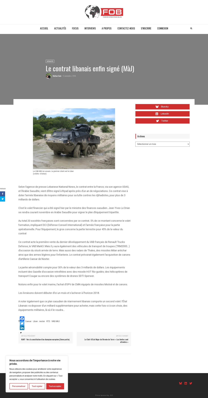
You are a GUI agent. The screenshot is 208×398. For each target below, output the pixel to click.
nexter (42, 321)
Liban (35, 321)
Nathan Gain (57, 75)
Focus (75, 28)
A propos (106, 28)
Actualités (60, 28)
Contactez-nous (126, 28)
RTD (48, 321)
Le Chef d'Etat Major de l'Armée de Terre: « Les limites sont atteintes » (106, 340)
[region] (37, 374)
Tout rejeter (37, 386)
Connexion (162, 28)
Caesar (28, 321)
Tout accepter (55, 386)
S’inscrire (146, 28)
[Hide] (21, 333)
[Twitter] (22, 323)
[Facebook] (22, 318)
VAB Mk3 (56, 321)
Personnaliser (18, 386)
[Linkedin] (22, 328)
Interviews (90, 28)
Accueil (44, 28)
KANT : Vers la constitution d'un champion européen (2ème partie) (45, 339)
